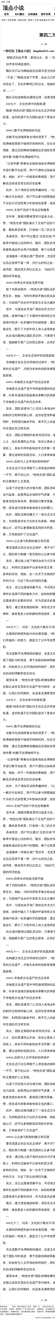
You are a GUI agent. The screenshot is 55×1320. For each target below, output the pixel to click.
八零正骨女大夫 (48, 1307)
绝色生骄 (22, 20)
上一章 (44, 44)
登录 (3, 2)
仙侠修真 (33, 14)
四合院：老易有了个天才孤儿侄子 (22, 1309)
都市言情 (46, 14)
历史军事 (11, 20)
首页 (6, 14)
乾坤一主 (36, 1307)
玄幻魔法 (19, 14)
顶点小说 (13, 8)
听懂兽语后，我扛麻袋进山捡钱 (23, 1312)
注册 (8, 2)
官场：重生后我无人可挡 (21, 1307)
